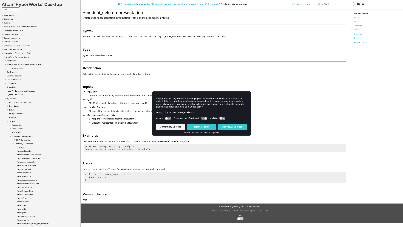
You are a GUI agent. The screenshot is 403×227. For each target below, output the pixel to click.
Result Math (12, 87)
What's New (9, 15)
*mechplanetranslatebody (28, 183)
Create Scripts (17, 129)
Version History (360, 42)
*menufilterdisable (25, 194)
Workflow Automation (13, 49)
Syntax (357, 17)
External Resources (14, 76)
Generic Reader (15, 68)
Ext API (12, 110)
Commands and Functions (22, 136)
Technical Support (247, 210)
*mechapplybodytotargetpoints (30, 158)
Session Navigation (12, 38)
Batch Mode (12, 72)
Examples (358, 34)
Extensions (11, 60)
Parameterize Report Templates (17, 45)
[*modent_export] (310, 4)
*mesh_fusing (23, 220)
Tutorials (7, 23)
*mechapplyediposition (27, 162)
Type (356, 21)
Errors (356, 38)
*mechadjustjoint (24, 151)
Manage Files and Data (13, 30)
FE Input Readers (16, 113)
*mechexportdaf (24, 169)
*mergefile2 (22, 212)
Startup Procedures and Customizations (20, 26)
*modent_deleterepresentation (234, 4)
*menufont (21, 205)
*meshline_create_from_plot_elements (33, 223)
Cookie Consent (263, 210)
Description (358, 25)
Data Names (14, 106)
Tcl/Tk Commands (14, 79)
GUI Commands (22, 140)
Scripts (12, 121)
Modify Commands (23, 144)
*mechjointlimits (24, 176)
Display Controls (11, 34)
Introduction (17, 125)
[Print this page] (363, 5)
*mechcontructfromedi (26, 165)
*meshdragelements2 (26, 216)
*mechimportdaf (24, 173)
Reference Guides (16, 57)
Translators (11, 83)
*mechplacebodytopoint (27, 180)
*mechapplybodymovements (29, 154)
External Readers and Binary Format (24, 64)
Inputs (356, 30)
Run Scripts (16, 132)
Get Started (8, 19)
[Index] (358, 6)
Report (15, 94)
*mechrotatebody (24, 187)
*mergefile (21, 209)
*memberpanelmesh (25, 191)
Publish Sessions (11, 42)
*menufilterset (23, 202)
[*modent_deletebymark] (296, 4)
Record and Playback (21, 91)
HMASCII (13, 117)
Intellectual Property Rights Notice (224, 210)
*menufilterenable (24, 198)
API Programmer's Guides (20, 102)
